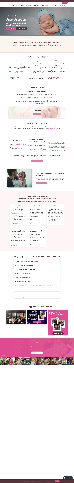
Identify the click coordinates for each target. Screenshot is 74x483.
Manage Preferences (49, 481)
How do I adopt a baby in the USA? (22, 281)
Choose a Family (28, 5)
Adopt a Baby (20, 5)
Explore (55, 5)
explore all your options (52, 128)
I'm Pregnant (14, 5)
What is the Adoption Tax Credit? (21, 293)
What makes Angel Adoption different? (23, 273)
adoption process (46, 97)
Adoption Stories (44, 5)
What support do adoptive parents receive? (24, 265)
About (50, 5)
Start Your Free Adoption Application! (51, 45)
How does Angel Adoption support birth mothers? (25, 269)
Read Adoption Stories (37, 352)
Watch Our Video (41, 182)
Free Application (64, 2)
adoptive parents (15, 70)
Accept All (57, 481)
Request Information (37, 161)
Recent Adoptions (36, 5)
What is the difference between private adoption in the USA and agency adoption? (32, 285)
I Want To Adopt (21, 28)
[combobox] (63, 5)
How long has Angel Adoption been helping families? (26, 261)
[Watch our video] (19, 178)
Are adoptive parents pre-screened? (22, 277)
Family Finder (59, 150)
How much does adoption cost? (21, 297)
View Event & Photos (58, 333)
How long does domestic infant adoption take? (24, 289)
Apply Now (37, 113)
